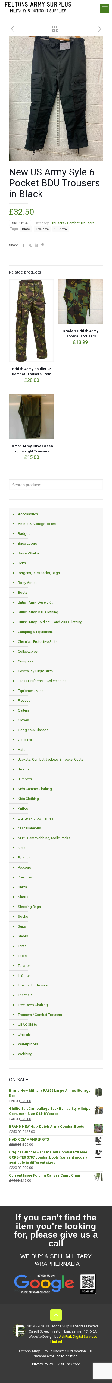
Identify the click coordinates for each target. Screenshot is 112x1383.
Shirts (22, 887)
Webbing (25, 1054)
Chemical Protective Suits (37, 642)
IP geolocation (66, 1356)
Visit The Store (68, 1364)
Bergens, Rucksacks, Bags (39, 573)
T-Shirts (24, 975)
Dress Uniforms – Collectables (42, 681)
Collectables (28, 651)
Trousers (42, 229)
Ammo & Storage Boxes (37, 524)
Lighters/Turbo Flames (35, 818)
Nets (21, 848)
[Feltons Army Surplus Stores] (38, 7)
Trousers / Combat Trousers (72, 223)
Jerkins (23, 769)
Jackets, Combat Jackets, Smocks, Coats (50, 759)
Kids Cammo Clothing (35, 789)
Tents (22, 946)
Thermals (25, 995)
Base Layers (27, 543)
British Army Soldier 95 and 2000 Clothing (50, 622)
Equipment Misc (30, 691)
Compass (25, 661)
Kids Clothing (28, 799)
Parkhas (24, 858)
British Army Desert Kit (35, 602)
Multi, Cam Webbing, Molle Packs (44, 838)
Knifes (23, 808)
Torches (24, 966)
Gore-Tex (25, 740)
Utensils (24, 1034)
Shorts (23, 897)
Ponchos (25, 877)
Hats (21, 750)
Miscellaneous (29, 828)
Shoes (23, 936)
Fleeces (24, 700)
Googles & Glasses (33, 730)
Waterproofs (28, 1044)
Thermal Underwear (33, 985)
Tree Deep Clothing (33, 1005)
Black (26, 229)
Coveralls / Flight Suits (35, 671)
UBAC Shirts (27, 1024)
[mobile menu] (104, 8)
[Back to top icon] (56, 1315)
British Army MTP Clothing (38, 612)
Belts (22, 563)
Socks (23, 916)
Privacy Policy (42, 1364)
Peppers (24, 867)
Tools (22, 956)
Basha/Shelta (28, 553)
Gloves (23, 720)
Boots (22, 592)
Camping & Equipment (35, 632)
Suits (22, 926)
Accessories (28, 514)
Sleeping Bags (29, 907)
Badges (24, 534)
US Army (60, 229)
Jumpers (25, 779)
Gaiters (23, 710)
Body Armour (28, 583)
